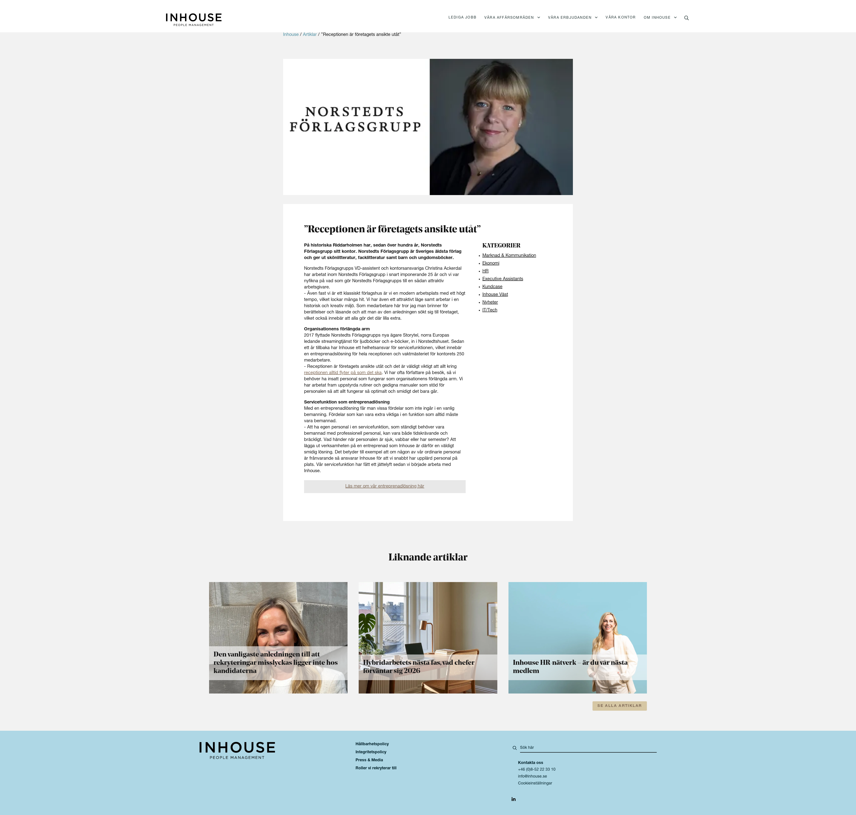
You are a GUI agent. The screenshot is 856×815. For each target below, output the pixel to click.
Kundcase (492, 287)
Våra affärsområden (509, 18)
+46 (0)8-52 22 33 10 (537, 770)
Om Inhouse (657, 18)
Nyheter (490, 302)
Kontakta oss (530, 763)
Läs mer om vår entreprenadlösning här (384, 486)
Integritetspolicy (371, 752)
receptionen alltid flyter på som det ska (343, 373)
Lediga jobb (463, 18)
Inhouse (291, 35)
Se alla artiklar (619, 706)
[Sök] (514, 749)
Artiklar (310, 35)
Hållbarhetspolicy (372, 744)
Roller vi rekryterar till (376, 768)
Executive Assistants (502, 279)
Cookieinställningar (535, 784)
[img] (514, 800)
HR (485, 271)
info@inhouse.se (532, 777)
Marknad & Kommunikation (509, 256)
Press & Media (369, 760)
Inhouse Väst (495, 295)
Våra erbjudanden (570, 18)
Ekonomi (490, 263)
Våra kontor (621, 18)
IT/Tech (489, 310)
